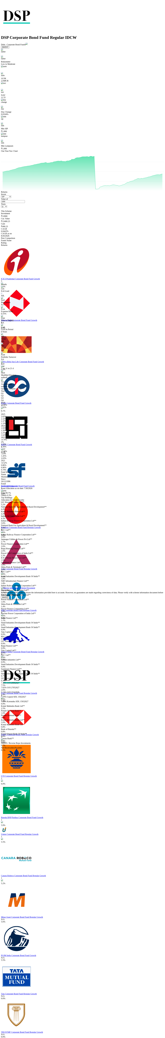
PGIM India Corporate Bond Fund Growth (18, 955)
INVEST (5, 47)
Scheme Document (27, 588)
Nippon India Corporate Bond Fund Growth (19, 320)
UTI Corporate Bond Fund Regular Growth (19, 776)
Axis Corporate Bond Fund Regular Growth (19, 569)
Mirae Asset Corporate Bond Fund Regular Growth (22, 917)
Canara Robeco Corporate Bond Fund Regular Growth (23, 876)
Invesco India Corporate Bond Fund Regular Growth (22, 652)
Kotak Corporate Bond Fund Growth (16, 403)
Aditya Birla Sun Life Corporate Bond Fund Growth (22, 362)
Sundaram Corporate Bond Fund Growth (18, 486)
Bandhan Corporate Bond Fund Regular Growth (21, 527)
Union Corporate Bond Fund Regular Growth (19, 834)
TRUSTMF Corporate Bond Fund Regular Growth (22, 1032)
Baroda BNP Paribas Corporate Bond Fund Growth (22, 817)
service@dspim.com (9, 486)
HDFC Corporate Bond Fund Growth (16, 444)
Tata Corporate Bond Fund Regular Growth (19, 994)
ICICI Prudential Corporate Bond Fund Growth (20, 279)
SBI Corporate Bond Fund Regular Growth (18, 610)
